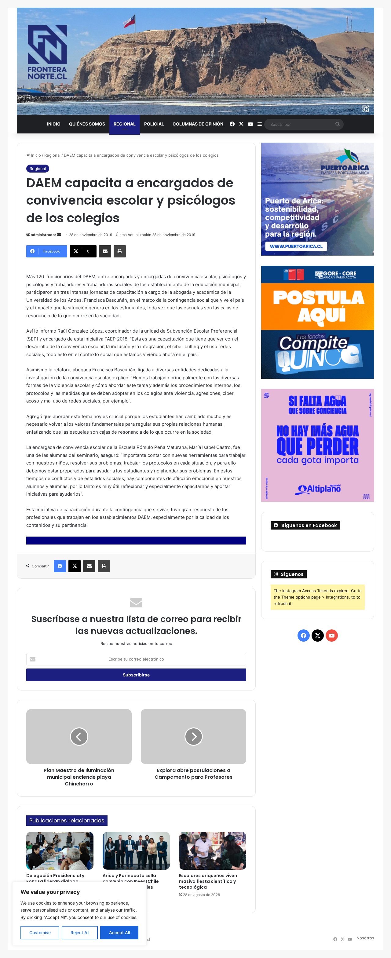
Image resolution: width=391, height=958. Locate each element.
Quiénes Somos (87, 123)
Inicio (53, 123)
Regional (125, 123)
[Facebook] (60, 566)
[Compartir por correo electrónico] (105, 251)
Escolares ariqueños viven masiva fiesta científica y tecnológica (208, 881)
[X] (74, 566)
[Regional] (195, 61)
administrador (43, 234)
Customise (40, 932)
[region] (79, 914)
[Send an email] (59, 234)
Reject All (80, 932)
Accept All (119, 932)
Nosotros (365, 937)
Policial (154, 123)
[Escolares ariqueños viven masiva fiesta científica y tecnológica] (212, 851)
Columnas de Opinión (198, 123)
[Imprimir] (120, 251)
